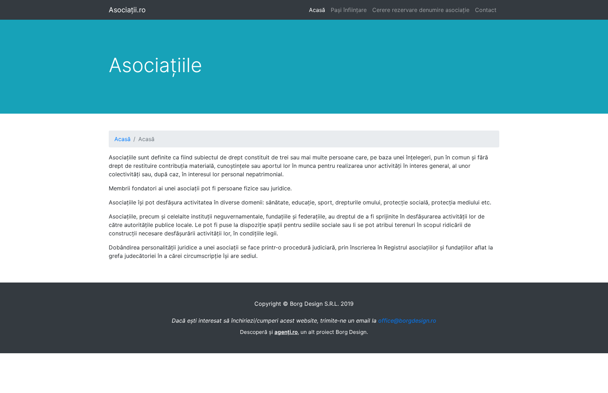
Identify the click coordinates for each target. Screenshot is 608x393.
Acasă (317, 9)
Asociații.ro (127, 10)
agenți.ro (286, 332)
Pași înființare (349, 9)
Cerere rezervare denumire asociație (420, 9)
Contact (485, 9)
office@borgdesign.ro (407, 320)
